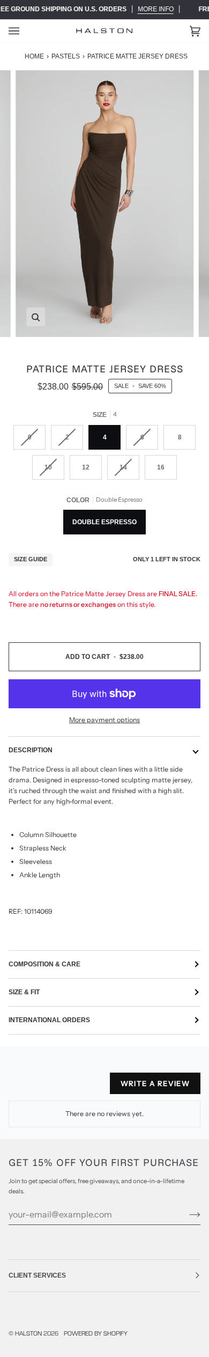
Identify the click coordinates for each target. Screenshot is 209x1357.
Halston (28, 1333)
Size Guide (30, 559)
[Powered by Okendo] (36, 1087)
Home (34, 56)
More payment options (104, 720)
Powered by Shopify (96, 1333)
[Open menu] (25, 30)
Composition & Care (44, 964)
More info (156, 9)
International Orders (49, 1020)
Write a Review (155, 1083)
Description (31, 750)
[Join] (186, 1214)
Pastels (65, 56)
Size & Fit (24, 992)
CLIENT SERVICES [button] (37, 1275)
